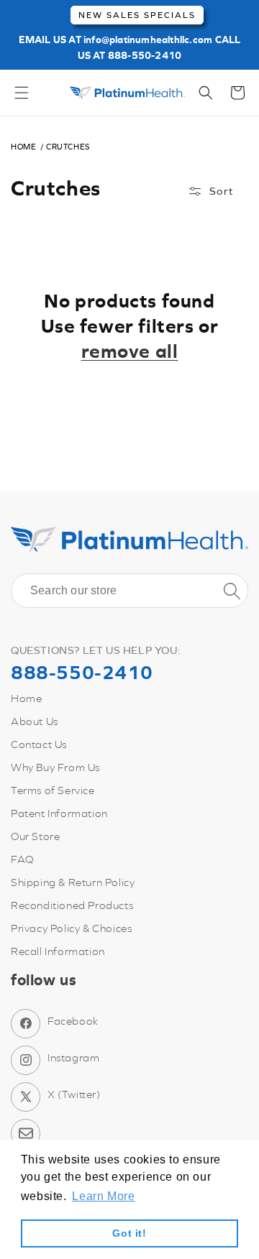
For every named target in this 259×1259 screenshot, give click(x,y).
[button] (21, 93)
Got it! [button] (129, 1233)
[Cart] (237, 93)
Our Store (35, 836)
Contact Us (39, 744)
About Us (34, 721)
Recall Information (58, 951)
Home (23, 147)
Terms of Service (53, 790)
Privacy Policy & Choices (71, 928)
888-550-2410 (144, 55)
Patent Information (59, 813)
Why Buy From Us (55, 767)
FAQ (22, 859)
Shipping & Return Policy (73, 882)
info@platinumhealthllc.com (147, 39)
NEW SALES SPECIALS (137, 15)
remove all (129, 351)
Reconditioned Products (72, 905)
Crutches (68, 147)
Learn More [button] (103, 1196)
